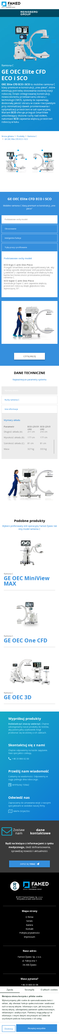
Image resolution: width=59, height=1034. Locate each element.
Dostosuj (9, 1029)
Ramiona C (32, 136)
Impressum (29, 937)
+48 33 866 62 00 (20, 758)
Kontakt (29, 929)
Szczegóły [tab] (29, 990)
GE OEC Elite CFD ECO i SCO (16, 139)
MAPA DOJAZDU (21, 811)
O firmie (29, 917)
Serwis (29, 921)
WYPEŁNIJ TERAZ (20, 784)
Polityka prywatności (29, 933)
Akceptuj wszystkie (37, 1028)
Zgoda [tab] (10, 990)
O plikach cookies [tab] (49, 990)
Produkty (21, 136)
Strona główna (8, 136)
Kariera (29, 925)
